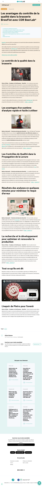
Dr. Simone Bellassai (14, 379)
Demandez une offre (36, 4)
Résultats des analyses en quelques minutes (10, 32)
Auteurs (11, 462)
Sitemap (11, 464)
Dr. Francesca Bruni (29, 382)
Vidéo (4, 35)
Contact (12, 452)
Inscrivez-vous (20, 444)
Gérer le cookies (25, 462)
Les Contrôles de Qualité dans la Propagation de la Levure (13, 31)
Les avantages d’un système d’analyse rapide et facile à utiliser (14, 29)
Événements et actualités (14, 461)
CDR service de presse (15, 400)
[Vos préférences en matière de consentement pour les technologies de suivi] (2, 484)
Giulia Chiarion (6, 24)
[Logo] (13, 480)
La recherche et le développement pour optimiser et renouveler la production (16, 33)
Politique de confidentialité (27, 461)
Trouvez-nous (28, 452)
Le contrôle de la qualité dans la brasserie (10, 28)
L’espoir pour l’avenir (6, 36)
